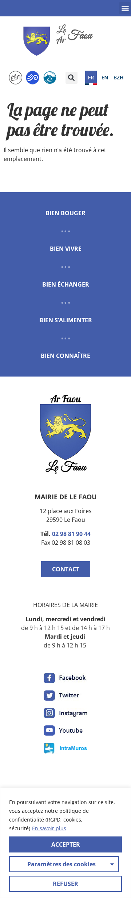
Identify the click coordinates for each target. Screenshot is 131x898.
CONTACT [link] (65, 569)
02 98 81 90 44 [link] (71, 534)
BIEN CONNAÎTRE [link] (65, 356)
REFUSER (65, 884)
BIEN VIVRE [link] (66, 249)
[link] (60, 41)
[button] (125, 8)
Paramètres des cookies (61, 864)
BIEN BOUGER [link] (65, 213)
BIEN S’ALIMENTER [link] (65, 320)
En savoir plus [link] (49, 828)
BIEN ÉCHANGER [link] (65, 284)
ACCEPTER (65, 844)
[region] (65, 843)
